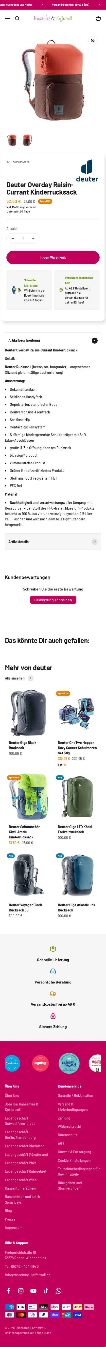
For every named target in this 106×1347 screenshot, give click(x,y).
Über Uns (12, 1095)
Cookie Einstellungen (74, 1160)
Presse (10, 1219)
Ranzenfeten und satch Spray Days (22, 1199)
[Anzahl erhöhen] (33, 238)
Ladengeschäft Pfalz (20, 1163)
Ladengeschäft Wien (21, 1180)
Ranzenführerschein (20, 1188)
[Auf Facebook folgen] (8, 1290)
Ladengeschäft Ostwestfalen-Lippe (20, 1121)
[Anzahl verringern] (13, 238)
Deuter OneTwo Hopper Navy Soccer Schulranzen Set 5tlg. (77, 748)
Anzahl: (12, 228)
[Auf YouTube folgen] (33, 1290)
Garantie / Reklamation (75, 1095)
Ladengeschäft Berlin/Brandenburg (20, 1134)
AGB (61, 1143)
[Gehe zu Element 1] (12, 140)
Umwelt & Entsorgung (74, 1152)
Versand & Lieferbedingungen (73, 1107)
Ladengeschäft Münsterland (26, 1154)
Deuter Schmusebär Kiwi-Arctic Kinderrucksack (24, 832)
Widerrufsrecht (69, 1126)
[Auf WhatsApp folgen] (58, 1290)
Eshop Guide (43, 1332)
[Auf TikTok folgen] (46, 1290)
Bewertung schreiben (53, 599)
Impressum (13, 1228)
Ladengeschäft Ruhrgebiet (25, 1171)
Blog (8, 1211)
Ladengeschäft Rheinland (24, 1146)
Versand (30, 207)
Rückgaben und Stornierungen (70, 1185)
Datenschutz (67, 1135)
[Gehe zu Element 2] (28, 140)
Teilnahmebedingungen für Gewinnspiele (79, 1171)
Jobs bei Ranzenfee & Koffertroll (21, 1107)
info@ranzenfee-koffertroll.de (28, 1275)
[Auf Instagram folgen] (21, 1290)
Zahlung (64, 1118)
